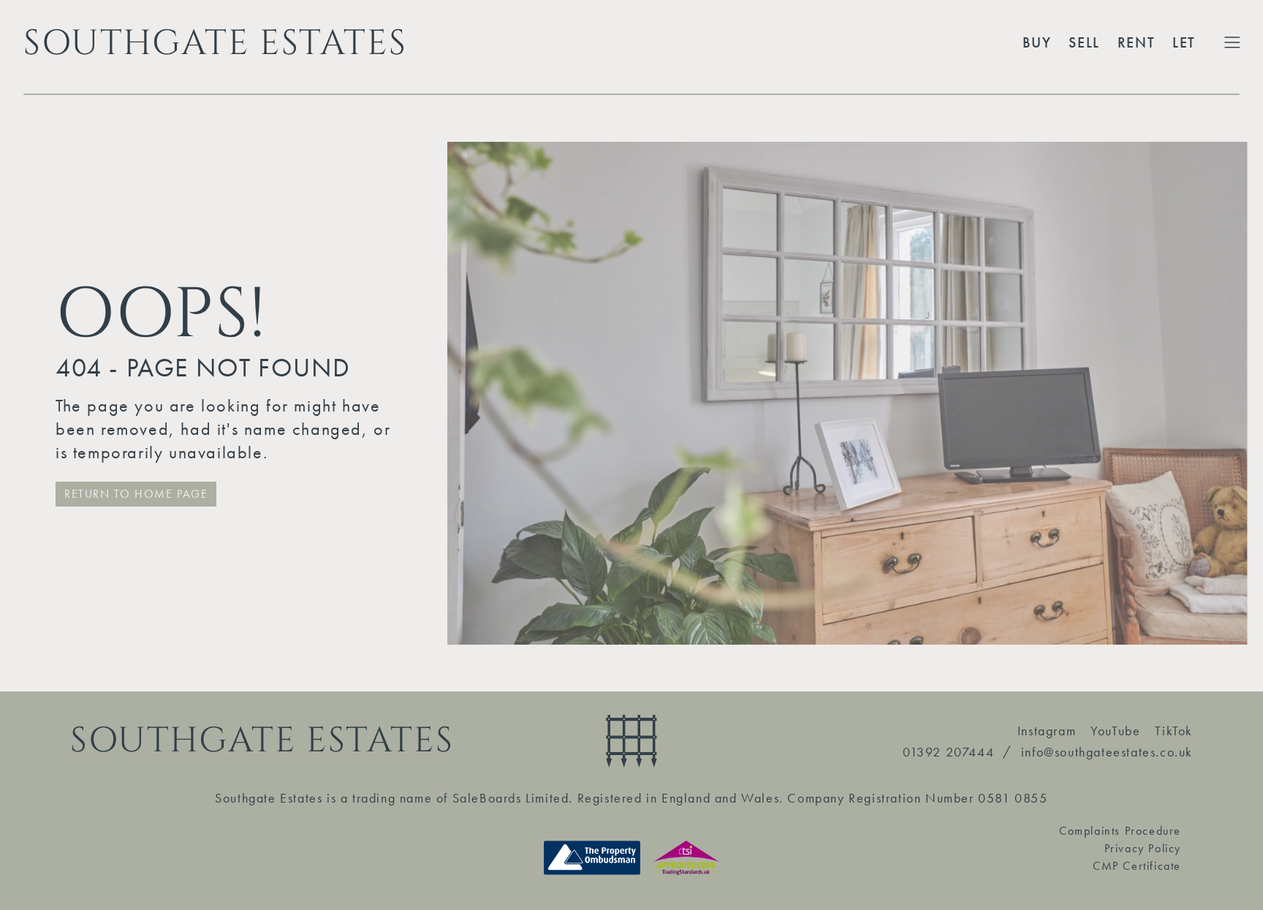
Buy (1037, 42)
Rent (1136, 42)
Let (1184, 42)
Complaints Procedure (1120, 830)
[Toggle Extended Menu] (1232, 42)
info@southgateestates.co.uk (1107, 751)
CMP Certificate (1137, 865)
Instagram (1046, 730)
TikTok (1174, 730)
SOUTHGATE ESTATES (214, 42)
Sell (1084, 42)
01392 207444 (948, 751)
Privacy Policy (1142, 848)
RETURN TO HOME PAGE (136, 493)
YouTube (1115, 730)
